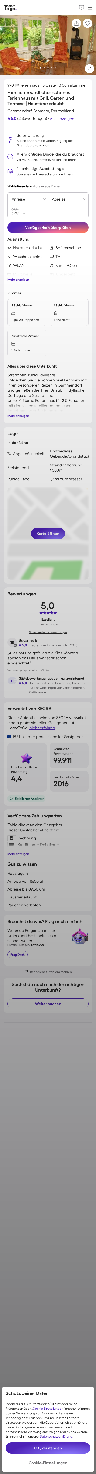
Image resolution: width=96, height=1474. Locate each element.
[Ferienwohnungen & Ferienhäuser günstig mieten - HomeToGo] (10, 7)
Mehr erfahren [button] (42, 728)
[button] (89, 68)
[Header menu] (90, 7)
